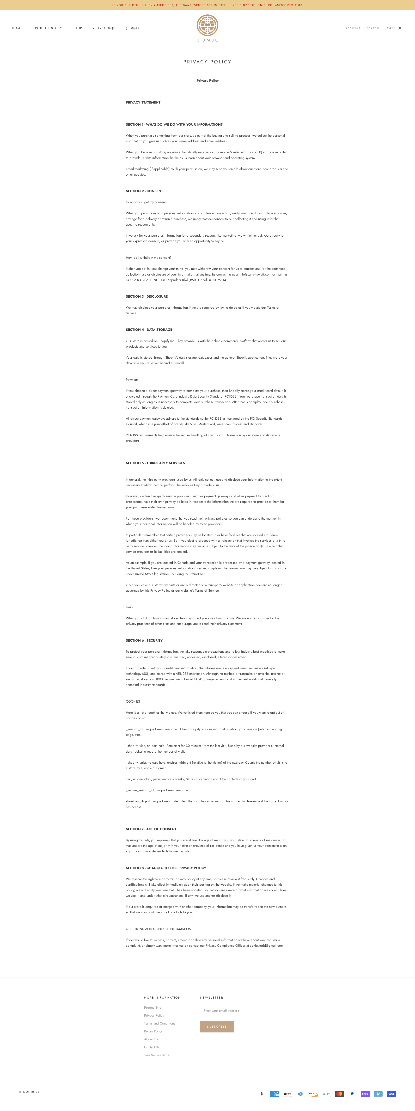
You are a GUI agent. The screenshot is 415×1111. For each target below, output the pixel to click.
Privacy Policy (154, 1015)
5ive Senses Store (156, 1055)
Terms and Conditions (159, 1023)
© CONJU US (29, 1092)
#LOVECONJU (104, 28)
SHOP (78, 28)
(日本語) (132, 28)
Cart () (395, 28)
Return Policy (153, 1031)
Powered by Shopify (66, 1098)
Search (373, 28)
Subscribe (217, 1027)
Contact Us (151, 1047)
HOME (17, 28)
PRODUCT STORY (47, 28)
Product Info (152, 1007)
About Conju (153, 1039)
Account (353, 28)
